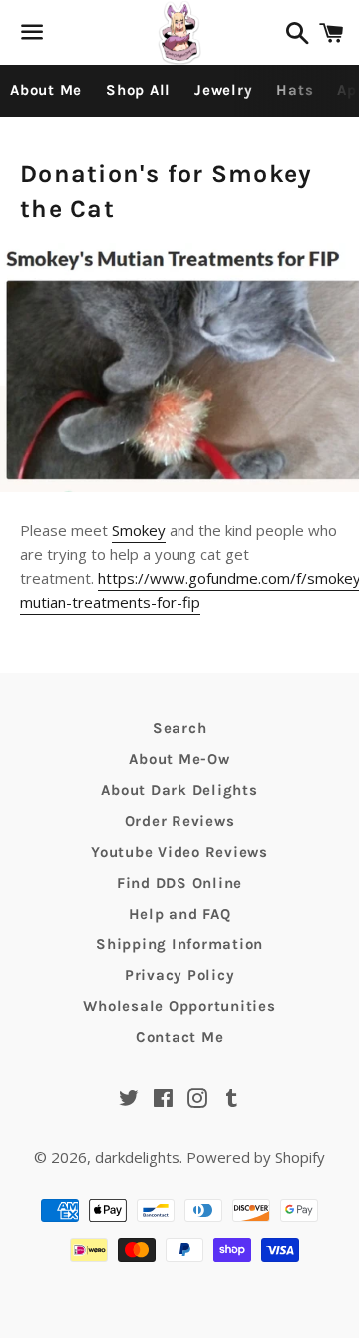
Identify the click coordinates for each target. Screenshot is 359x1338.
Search (180, 728)
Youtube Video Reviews (179, 852)
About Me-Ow (179, 759)
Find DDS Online (179, 883)
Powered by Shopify (255, 1157)
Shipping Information (179, 944)
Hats (294, 90)
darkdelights (137, 1157)
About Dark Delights (179, 790)
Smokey (139, 530)
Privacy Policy (180, 975)
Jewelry (223, 90)
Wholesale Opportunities (179, 1006)
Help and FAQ (180, 914)
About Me (46, 90)
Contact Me (180, 1037)
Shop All (138, 90)
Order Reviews (180, 821)
